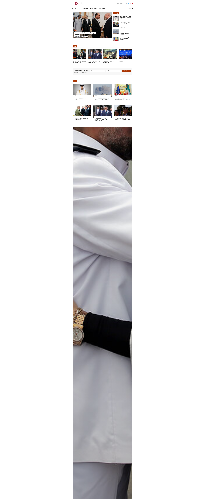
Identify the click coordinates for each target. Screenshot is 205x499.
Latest (91, 8)
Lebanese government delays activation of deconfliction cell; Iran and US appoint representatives (102, 98)
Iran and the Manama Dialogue (125, 60)
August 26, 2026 (123, 20)
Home (73, 8)
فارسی (103, 8)
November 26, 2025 (107, 63)
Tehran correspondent (78, 36)
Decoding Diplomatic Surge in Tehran (85, 34)
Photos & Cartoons (85, 8)
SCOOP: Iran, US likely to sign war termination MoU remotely (126, 38)
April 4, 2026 (127, 120)
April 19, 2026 (90, 63)
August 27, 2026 (85, 36)
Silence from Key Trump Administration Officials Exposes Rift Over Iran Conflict (79, 61)
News (76, 8)
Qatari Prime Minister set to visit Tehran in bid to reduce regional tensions (125, 17)
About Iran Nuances (97, 8)
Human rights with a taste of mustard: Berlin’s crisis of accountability (109, 61)
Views (80, 8)
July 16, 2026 (122, 27)
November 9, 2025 (122, 61)
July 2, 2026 (122, 34)
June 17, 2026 (122, 40)
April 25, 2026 (86, 120)
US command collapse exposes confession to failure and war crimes (122, 119)
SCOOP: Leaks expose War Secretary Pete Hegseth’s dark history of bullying (94, 61)
